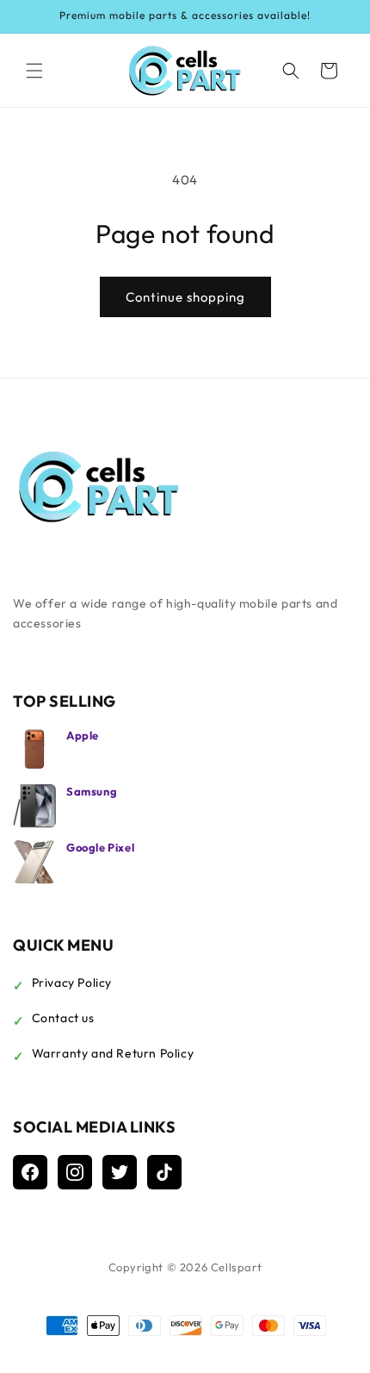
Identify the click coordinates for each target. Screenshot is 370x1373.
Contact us (63, 1018)
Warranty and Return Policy (113, 1053)
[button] (34, 71)
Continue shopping (185, 297)
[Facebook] (30, 1172)
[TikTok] (164, 1172)
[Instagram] (75, 1172)
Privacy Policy (72, 982)
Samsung (91, 791)
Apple (82, 735)
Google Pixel (100, 847)
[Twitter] (119, 1172)
